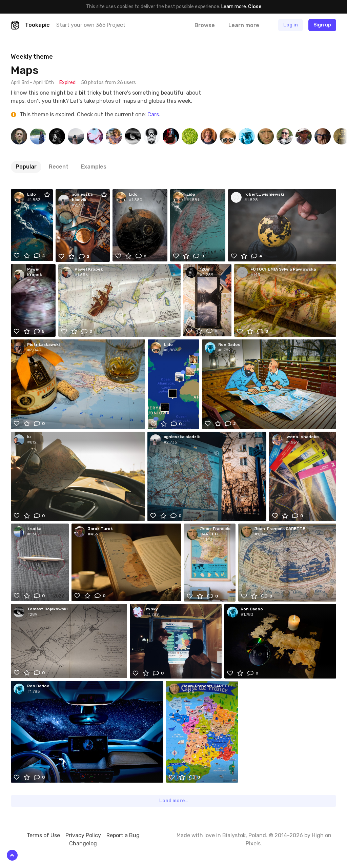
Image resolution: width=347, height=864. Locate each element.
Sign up (322, 25)
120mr (206, 269)
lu (29, 436)
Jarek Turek (100, 528)
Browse (205, 25)
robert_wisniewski (264, 194)
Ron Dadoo (229, 344)
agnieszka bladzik (82, 197)
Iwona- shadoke (302, 436)
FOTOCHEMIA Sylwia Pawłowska (283, 269)
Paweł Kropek (34, 272)
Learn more (233, 6)
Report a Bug (123, 835)
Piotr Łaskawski (43, 344)
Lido (31, 194)
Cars (153, 114)
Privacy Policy (83, 835)
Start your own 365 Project (90, 25)
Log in (290, 25)
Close (254, 6)
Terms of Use (43, 835)
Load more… (173, 801)
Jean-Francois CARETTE (215, 531)
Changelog (83, 843)
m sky (152, 609)
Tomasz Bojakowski (47, 609)
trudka (34, 528)
